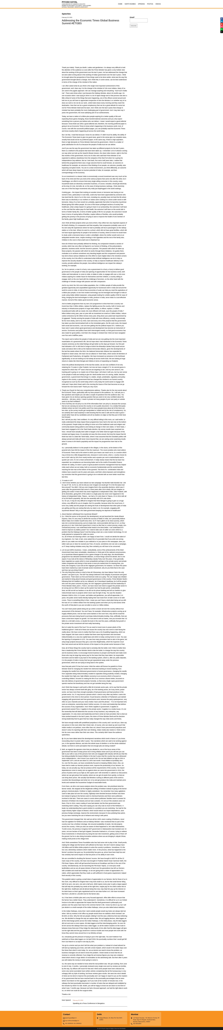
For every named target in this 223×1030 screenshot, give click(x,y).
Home (120, 4)
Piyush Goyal (76, 2)
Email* (132, 17)
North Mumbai (130, 4)
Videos (158, 4)
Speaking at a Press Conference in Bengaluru (89, 1003)
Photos (150, 4)
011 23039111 (78, 1023)
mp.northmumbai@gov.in (72, 1020)
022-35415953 (137, 1023)
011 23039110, (69, 1023)
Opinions (141, 4)
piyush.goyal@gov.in (71, 1018)
